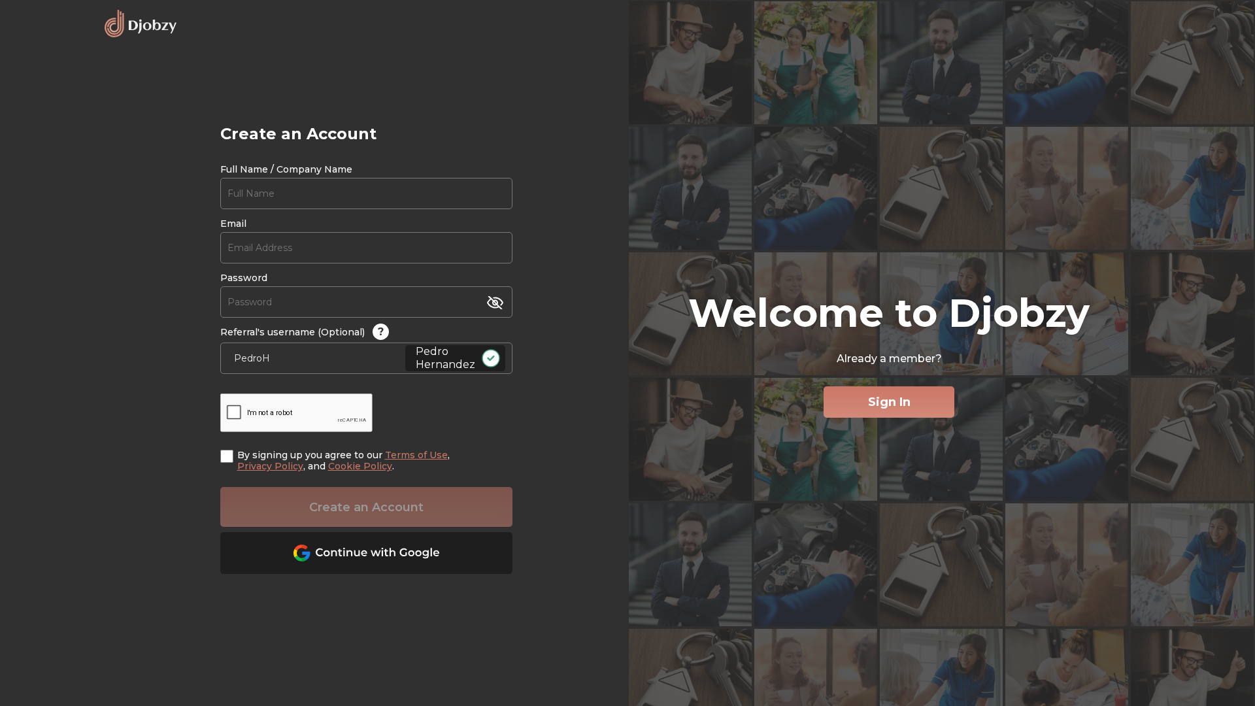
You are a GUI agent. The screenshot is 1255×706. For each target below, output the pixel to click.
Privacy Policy (270, 466)
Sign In (889, 402)
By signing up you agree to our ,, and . (343, 461)
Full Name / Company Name (286, 169)
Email (233, 223)
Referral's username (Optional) (302, 332)
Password (243, 278)
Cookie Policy (360, 466)
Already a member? (889, 358)
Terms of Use (416, 455)
